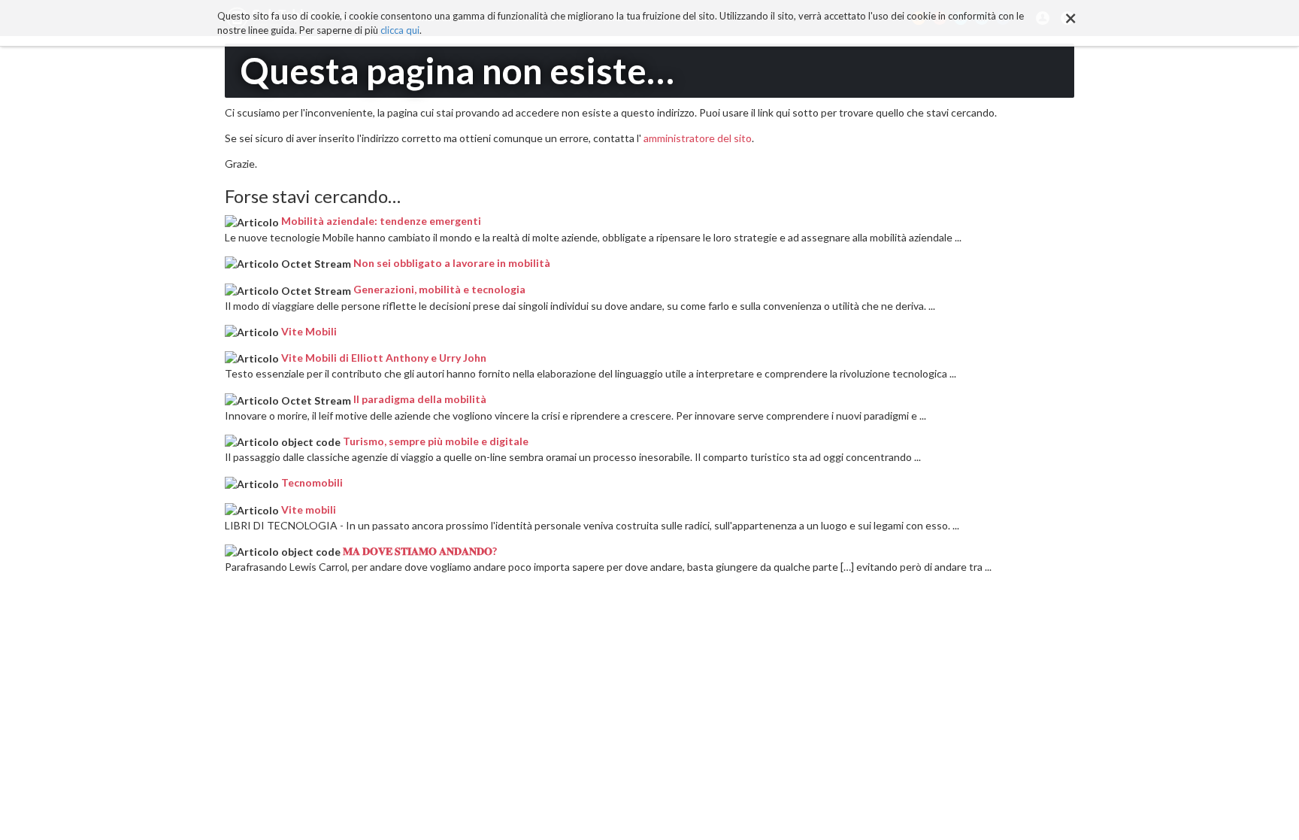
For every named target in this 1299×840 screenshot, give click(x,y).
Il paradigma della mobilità (419, 399)
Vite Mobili (309, 331)
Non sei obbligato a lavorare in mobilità (451, 262)
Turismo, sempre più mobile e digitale (435, 441)
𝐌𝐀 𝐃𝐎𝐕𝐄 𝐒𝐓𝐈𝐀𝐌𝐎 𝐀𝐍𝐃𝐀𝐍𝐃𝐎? (420, 550)
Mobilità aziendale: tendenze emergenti (381, 220)
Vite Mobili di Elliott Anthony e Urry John (383, 357)
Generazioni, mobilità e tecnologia (439, 289)
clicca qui (399, 30)
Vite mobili (308, 509)
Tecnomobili (312, 482)
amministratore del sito (697, 138)
